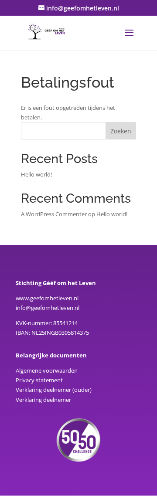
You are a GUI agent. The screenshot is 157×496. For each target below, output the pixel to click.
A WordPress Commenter (54, 214)
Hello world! (36, 174)
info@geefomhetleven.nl (47, 308)
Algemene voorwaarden (47, 370)
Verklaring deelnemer (43, 400)
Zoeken (120, 131)
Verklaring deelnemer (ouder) (54, 390)
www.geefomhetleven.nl (47, 298)
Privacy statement (39, 380)
